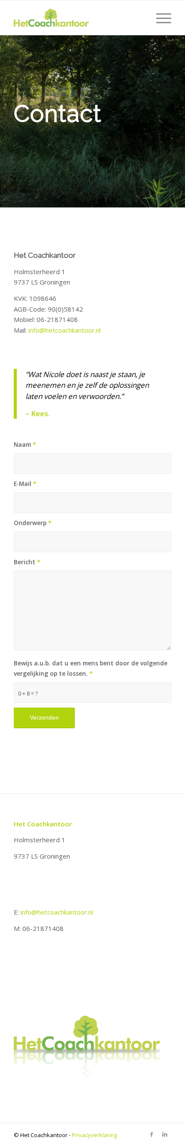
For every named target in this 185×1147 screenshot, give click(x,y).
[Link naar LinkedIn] (164, 1134)
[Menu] (159, 17)
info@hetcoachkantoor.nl (64, 330)
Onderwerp (33, 523)
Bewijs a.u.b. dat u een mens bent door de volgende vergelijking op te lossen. (90, 668)
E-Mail (25, 483)
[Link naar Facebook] (151, 1134)
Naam (25, 444)
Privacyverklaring (94, 1135)
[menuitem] (159, 17)
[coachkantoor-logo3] (76, 17)
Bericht (27, 562)
